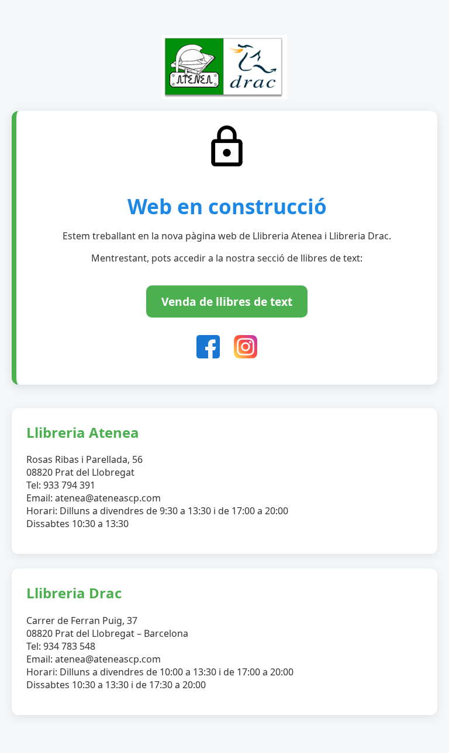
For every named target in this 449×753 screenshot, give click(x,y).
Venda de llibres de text (226, 301)
